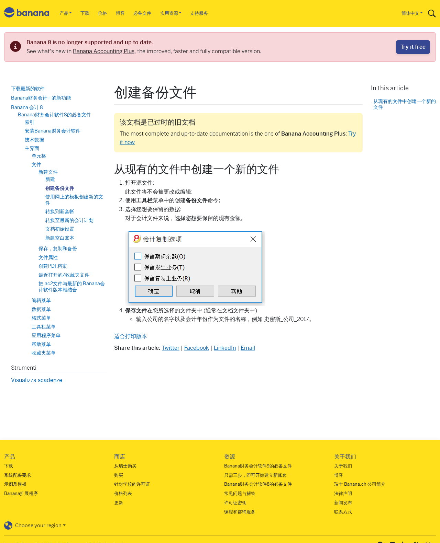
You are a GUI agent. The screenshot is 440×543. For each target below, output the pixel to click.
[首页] (27, 13)
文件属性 (48, 257)
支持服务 (199, 13)
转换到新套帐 (59, 211)
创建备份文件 (59, 188)
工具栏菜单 (44, 327)
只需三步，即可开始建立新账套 (255, 475)
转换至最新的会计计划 (69, 220)
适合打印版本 (130, 336)
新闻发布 (343, 503)
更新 (118, 503)
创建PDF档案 (52, 266)
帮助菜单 (41, 344)
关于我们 (343, 466)
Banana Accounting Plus (103, 51)
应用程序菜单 (46, 335)
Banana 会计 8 (27, 107)
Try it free (413, 46)
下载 (84, 13)
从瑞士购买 (125, 466)
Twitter (170, 347)
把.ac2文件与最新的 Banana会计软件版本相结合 (71, 286)
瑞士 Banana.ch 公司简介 (359, 484)
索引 (29, 122)
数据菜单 (41, 309)
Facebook (196, 347)
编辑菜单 (41, 300)
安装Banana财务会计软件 (52, 131)
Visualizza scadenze (36, 380)
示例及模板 (15, 484)
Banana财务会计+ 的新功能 (41, 98)
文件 (36, 164)
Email (248, 347)
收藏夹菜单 (44, 353)
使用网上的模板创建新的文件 (74, 200)
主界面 (32, 148)
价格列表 (123, 493)
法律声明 (343, 493)
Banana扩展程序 (21, 493)
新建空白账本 (59, 238)
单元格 (39, 156)
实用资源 (169, 13)
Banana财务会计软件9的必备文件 (258, 466)
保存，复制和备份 (57, 248)
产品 (63, 13)
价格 (102, 13)
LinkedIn (225, 347)
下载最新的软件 (28, 88)
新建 (50, 179)
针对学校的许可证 (132, 484)
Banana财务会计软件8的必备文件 (54, 115)
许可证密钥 (235, 503)
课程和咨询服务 (239, 512)
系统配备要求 (17, 475)
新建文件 (48, 172)
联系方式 (343, 512)
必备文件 (142, 13)
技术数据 (34, 140)
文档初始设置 (59, 229)
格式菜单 (41, 318)
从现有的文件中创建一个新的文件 (404, 104)
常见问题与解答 (239, 493)
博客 (120, 13)
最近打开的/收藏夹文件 (63, 275)
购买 (118, 475)
